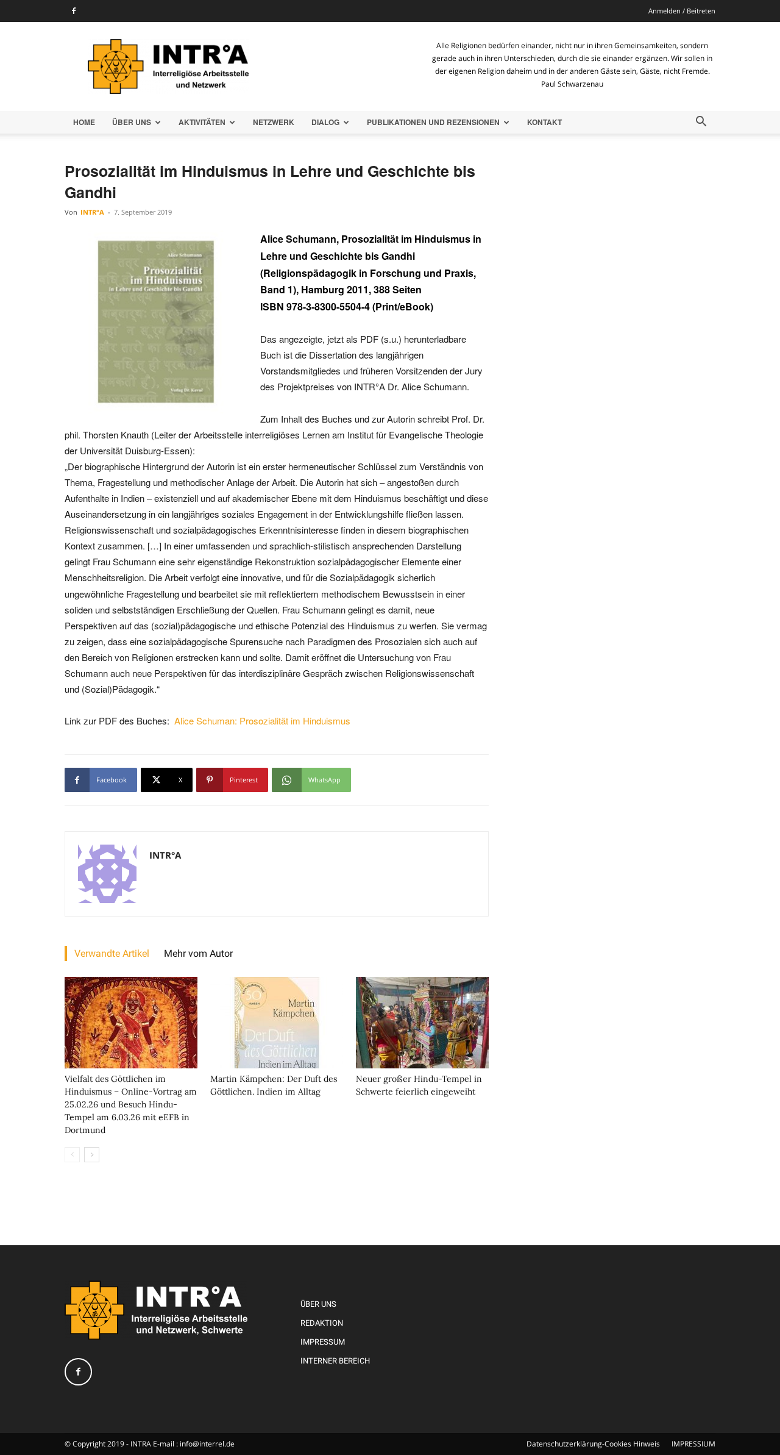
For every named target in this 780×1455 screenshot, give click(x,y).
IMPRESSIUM (693, 1444)
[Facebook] (74, 11)
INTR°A (92, 211)
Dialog (325, 121)
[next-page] (91, 1154)
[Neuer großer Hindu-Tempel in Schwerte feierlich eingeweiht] (422, 1022)
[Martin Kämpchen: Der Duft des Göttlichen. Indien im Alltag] (276, 1022)
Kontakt (544, 121)
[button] (700, 123)
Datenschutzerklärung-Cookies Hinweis (593, 1444)
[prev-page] (72, 1154)
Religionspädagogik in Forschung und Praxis (368, 273)
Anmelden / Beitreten (681, 10)
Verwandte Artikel (111, 953)
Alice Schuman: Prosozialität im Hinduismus (262, 720)
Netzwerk (273, 121)
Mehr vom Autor (198, 953)
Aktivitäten (202, 121)
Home (84, 121)
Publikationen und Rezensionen (433, 121)
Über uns (131, 121)
